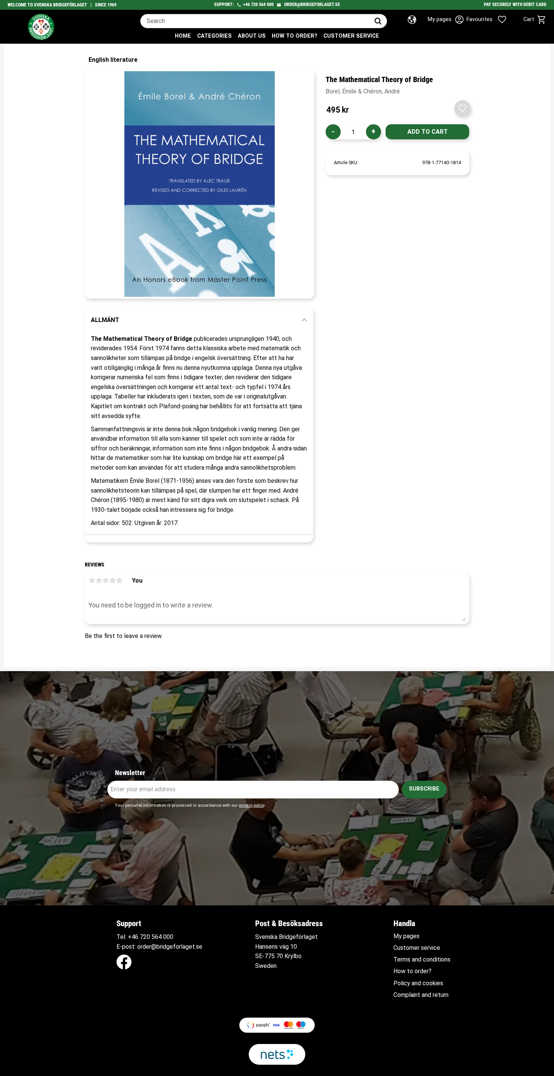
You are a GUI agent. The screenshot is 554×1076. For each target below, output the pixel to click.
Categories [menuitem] (214, 36)
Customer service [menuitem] (351, 36)
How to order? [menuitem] (294, 36)
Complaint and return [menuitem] (420, 995)
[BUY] (427, 131)
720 (254, 4)
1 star (92, 580)
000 (168, 936)
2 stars (98, 580)
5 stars (119, 580)
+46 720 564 (145, 936)
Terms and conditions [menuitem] (421, 959)
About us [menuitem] (252, 36)
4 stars (112, 580)
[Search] (378, 21)
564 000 (266, 4)
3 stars (105, 580)
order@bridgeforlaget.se (312, 4)
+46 (246, 4)
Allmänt (105, 320)
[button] (493, 19)
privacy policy (251, 805)
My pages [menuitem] (406, 936)
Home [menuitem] (183, 36)
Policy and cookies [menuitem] (418, 983)
